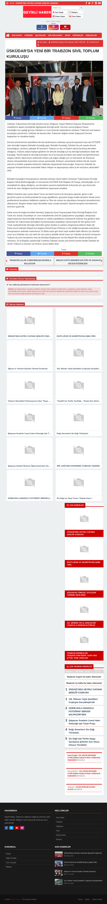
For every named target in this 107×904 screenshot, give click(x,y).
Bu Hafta (79, 671)
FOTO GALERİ (28, 41)
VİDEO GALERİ (13, 41)
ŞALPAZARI (40, 35)
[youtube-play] (99, 3)
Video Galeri (60, 16)
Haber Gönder (11, 858)
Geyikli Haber (15, 899)
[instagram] (96, 3)
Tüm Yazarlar (11, 863)
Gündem (59, 822)
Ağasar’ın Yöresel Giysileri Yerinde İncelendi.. (80, 871)
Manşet (61, 42)
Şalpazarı (59, 826)
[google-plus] (93, 3)
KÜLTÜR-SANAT (55, 35)
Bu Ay (87, 671)
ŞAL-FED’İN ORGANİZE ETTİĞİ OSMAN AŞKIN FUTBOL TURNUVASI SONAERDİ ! (84, 757)
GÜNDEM (29, 35)
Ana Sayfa (59, 12)
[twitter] (89, 3)
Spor (58, 831)
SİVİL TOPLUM (80, 42)
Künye (8, 854)
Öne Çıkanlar (69, 42)
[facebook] (86, 3)
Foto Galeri (76, 16)
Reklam (9, 867)
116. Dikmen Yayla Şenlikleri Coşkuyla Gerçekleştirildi (83, 881)
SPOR (67, 35)
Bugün (68, 671)
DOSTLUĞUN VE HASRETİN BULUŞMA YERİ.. (80, 862)
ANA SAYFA (17, 35)
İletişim (74, 12)
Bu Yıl (97, 671)
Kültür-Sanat (61, 835)
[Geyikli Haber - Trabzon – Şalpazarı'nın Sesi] (37, 11)
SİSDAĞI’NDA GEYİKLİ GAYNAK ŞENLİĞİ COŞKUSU (83, 853)
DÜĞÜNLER (78, 35)
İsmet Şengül (72, 755)
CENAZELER (91, 35)
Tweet (63, 250)
